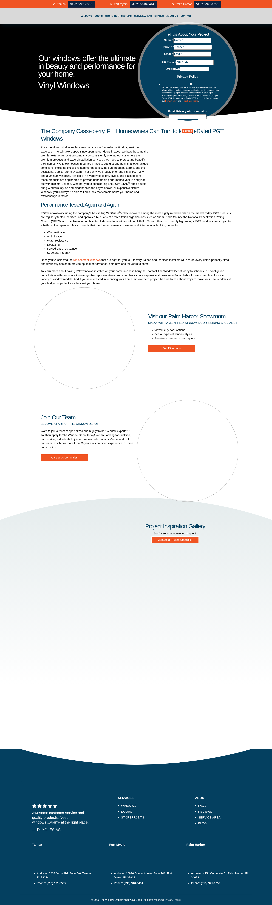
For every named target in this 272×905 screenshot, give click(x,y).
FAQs (202, 805)
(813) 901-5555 (56, 883)
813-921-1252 (209, 4)
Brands (159, 16)
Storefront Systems (118, 16)
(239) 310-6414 (133, 883)
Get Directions (172, 348)
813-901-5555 (83, 4)
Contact (186, 16)
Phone (168, 47)
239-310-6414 (145, 4)
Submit (187, 131)
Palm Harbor (184, 4)
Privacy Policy (171, 101)
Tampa (61, 4)
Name (168, 40)
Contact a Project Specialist (175, 539)
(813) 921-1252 (210, 883)
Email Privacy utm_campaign (187, 111)
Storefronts (132, 817)
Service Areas (143, 16)
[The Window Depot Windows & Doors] (29, 24)
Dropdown (173, 68)
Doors (99, 16)
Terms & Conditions (189, 101)
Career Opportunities (64, 457)
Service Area (209, 817)
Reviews (205, 811)
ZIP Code (169, 62)
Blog (202, 823)
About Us (172, 16)
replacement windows (87, 260)
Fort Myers (121, 4)
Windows (86, 16)
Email (168, 53)
